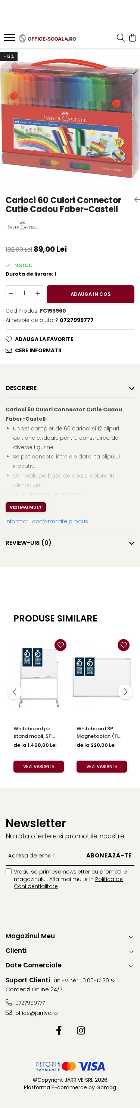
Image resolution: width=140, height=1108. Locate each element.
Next (134, 125)
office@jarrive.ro (36, 1013)
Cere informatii (38, 350)
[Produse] (10, 39)
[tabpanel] (70, 118)
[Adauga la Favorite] (60, 645)
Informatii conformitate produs (47, 521)
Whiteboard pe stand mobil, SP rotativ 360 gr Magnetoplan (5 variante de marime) (38, 732)
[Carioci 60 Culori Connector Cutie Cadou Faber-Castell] (70, 118)
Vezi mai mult (26, 507)
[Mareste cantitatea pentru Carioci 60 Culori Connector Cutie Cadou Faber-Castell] (38, 293)
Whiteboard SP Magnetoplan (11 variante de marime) (102, 732)
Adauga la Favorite (44, 339)
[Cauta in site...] (121, 38)
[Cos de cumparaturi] (132, 38)
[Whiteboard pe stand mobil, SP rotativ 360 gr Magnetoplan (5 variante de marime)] (38, 677)
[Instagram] (81, 1031)
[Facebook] (59, 1031)
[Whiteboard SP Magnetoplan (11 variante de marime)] (102, 677)
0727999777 (29, 1003)
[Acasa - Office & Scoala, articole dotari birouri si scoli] (48, 38)
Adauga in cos (91, 294)
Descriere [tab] (21, 388)
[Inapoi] (134, 199)
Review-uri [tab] (29, 542)
